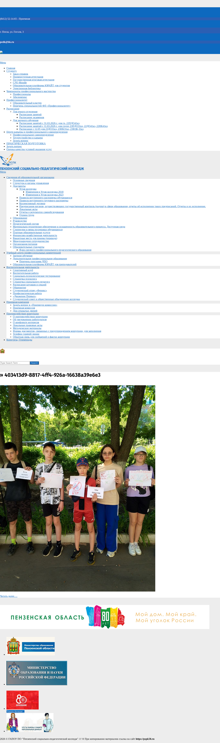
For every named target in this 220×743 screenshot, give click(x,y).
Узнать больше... (15, 711)
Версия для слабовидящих (17, 52)
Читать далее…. (8, 596)
